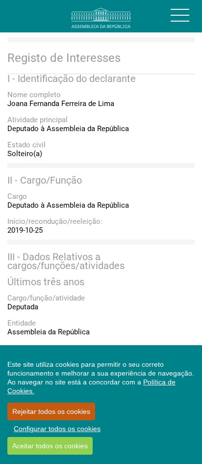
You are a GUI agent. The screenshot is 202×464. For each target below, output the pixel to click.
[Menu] (180, 15)
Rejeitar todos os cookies (51, 411)
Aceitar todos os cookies (50, 446)
